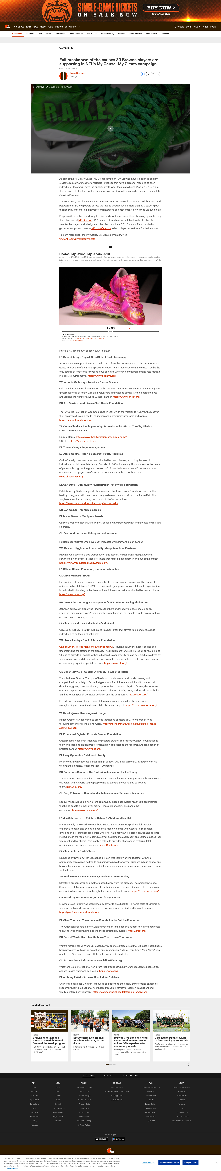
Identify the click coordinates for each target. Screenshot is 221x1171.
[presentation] (189, 1065)
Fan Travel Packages (84, 1125)
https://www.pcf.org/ (89, 748)
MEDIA (58, 1083)
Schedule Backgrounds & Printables (116, 1091)
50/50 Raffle (151, 1121)
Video (58, 1091)
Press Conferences (58, 1108)
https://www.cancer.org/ (126, 396)
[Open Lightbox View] (110, 305)
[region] (110, 1163)
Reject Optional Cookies (169, 1163)
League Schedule (117, 1100)
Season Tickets (84, 1091)
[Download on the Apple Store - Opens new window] (101, 1139)
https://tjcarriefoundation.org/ (75, 419)
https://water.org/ (109, 970)
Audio (58, 1100)
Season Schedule (117, 1087)
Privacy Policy (12, 1168)
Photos (58, 1095)
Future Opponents (116, 1095)
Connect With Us (182, 1112)
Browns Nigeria (182, 1095)
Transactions (34, 1104)
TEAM (34, 1083)
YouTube (58, 1121)
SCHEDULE (117, 1083)
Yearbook (34, 1125)
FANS (151, 1083)
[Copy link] (158, 74)
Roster (34, 1087)
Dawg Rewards (151, 1116)
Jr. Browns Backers (150, 1108)
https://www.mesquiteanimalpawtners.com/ (83, 562)
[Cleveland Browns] (110, 1151)
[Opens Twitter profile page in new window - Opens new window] (75, 76)
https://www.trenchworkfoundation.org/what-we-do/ (88, 503)
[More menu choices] (79, 27)
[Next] (129, 327)
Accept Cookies (190, 1163)
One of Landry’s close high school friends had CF (86, 646)
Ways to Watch (58, 1116)
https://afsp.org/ (137, 930)
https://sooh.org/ (138, 694)
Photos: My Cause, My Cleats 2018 (84, 254)
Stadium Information (182, 1116)
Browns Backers (150, 1104)
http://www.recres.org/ (85, 809)
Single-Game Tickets (84, 1087)
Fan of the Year (151, 1095)
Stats (34, 1108)
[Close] (217, 1162)
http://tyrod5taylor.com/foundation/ (79, 911)
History (34, 1121)
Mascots (151, 1100)
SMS (181, 1108)
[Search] (175, 26)
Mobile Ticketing (84, 1112)
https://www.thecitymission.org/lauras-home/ (101, 436)
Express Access (84, 1116)
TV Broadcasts (58, 1112)
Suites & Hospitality (84, 1100)
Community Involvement (181, 1087)
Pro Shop (182, 1100)
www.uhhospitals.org (71, 476)
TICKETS (84, 1083)
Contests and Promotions (151, 1087)
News (58, 1087)
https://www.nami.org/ (72, 594)
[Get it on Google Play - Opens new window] (119, 1140)
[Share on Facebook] (143, 75)
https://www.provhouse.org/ (141, 704)
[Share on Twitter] (148, 75)
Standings (34, 1112)
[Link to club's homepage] (7, 26)
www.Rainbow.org (110, 844)
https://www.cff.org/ (115, 663)
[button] (110, 129)
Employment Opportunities (181, 1121)
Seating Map (84, 1108)
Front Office (34, 1116)
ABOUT (181, 1083)
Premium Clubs (84, 1104)
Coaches (34, 1091)
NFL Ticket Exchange (84, 1121)
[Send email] (153, 75)
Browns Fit (181, 1091)
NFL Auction (85, 220)
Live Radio (58, 1104)
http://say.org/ (74, 786)
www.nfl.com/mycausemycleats (77, 238)
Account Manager (84, 1095)
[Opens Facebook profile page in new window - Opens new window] (71, 76)
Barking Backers (150, 1112)
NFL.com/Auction (101, 228)
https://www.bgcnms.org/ (102, 375)
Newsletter (181, 1104)
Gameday (150, 1091)
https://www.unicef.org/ (83, 440)
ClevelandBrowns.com (78, 73)
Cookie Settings (148, 1163)
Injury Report (34, 1100)
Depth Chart (34, 1095)
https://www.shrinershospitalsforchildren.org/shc (120, 991)
